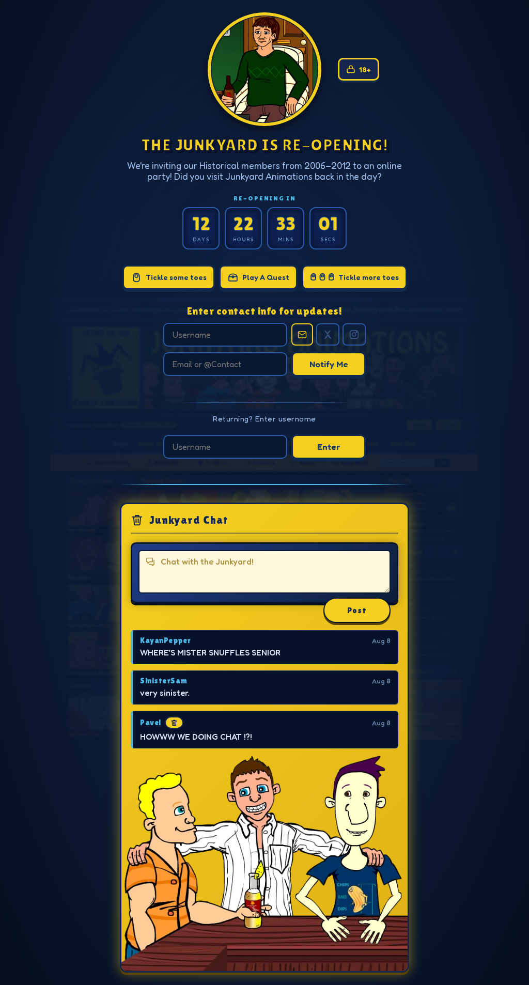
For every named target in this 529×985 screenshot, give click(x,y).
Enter (328, 447)
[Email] (302, 334)
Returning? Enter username (264, 418)
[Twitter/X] (327, 334)
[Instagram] (354, 334)
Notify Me (328, 364)
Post (357, 610)
